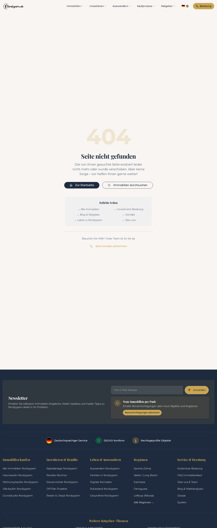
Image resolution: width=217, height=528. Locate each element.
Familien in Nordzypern (103, 475)
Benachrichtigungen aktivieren (142, 412)
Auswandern (120, 6)
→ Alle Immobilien (88, 209)
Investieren (97, 6)
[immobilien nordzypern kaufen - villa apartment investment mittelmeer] (13, 6)
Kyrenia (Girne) (142, 468)
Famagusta (140, 488)
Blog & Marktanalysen (190, 488)
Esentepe (139, 482)
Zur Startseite (84, 185)
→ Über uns (129, 220)
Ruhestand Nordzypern (104, 488)
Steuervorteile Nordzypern (62, 482)
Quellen (181, 502)
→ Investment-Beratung (128, 209)
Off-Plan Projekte (56, 488)
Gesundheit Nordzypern (104, 495)
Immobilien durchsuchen (130, 185)
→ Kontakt (128, 214)
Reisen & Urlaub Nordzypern (63, 495)
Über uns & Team (187, 482)
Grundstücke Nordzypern (18, 495)
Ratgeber (167, 6)
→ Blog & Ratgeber (88, 214)
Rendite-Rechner (56, 475)
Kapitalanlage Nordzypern (61, 468)
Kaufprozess (144, 6)
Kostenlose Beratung (189, 468)
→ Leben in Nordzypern (88, 220)
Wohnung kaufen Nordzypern (20, 482)
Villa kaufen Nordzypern (17, 488)
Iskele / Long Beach (145, 475)
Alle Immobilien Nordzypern (19, 468)
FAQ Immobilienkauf (189, 475)
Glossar (181, 495)
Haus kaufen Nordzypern (17, 475)
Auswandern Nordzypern (105, 468)
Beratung (205, 6)
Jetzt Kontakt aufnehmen (111, 246)
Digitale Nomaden (101, 482)
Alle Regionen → (144, 502)
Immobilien (74, 6)
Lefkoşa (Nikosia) (144, 495)
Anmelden (199, 390)
